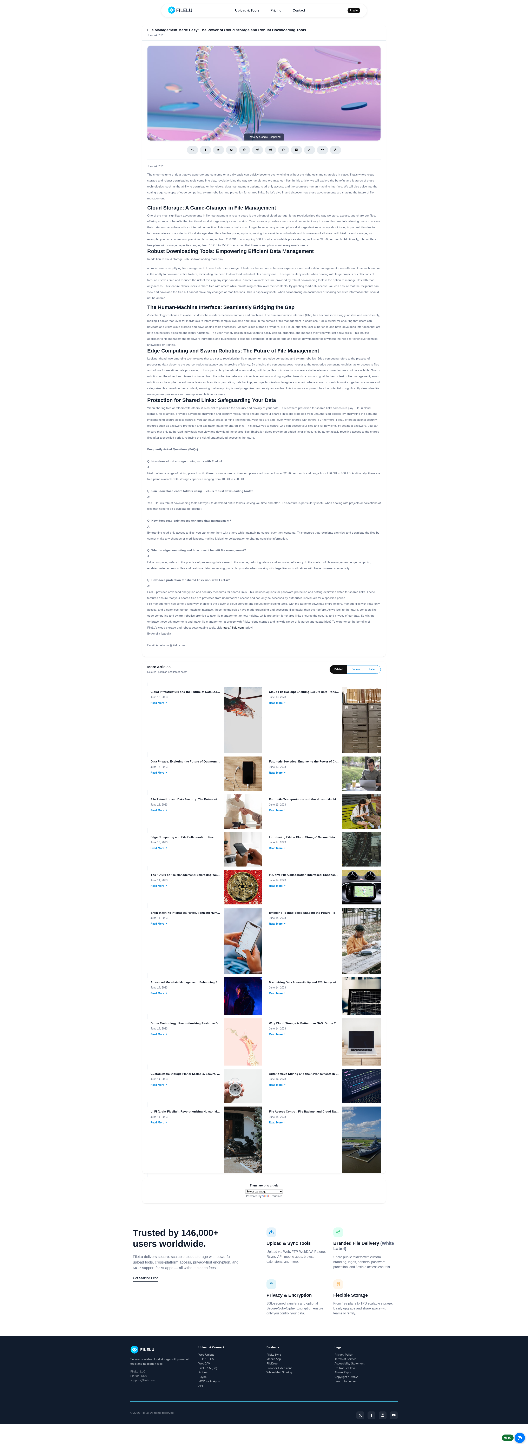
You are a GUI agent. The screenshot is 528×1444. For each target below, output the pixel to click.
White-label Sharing (279, 1372)
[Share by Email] (231, 150)
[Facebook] (205, 150)
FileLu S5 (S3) (207, 1368)
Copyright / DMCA (346, 1376)
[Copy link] (309, 150)
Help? (508, 1437)
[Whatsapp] (283, 150)
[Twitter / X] (218, 150)
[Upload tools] (335, 150)
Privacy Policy (343, 1354)
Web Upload (206, 1354)
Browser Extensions (279, 1368)
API (200, 1385)
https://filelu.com (233, 627)
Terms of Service (345, 1359)
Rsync (202, 1376)
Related (338, 669)
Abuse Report (343, 1372)
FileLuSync (273, 1354)
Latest (372, 669)
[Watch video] (322, 150)
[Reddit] (270, 150)
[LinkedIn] (296, 150)
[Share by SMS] (244, 150)
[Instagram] (383, 1415)
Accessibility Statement (349, 1363)
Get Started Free (145, 1278)
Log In (354, 10)
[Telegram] (257, 150)
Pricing (276, 10)
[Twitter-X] (360, 1415)
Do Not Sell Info (345, 1368)
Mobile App (273, 1359)
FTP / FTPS (206, 1359)
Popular (356, 669)
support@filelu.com (143, 1380)
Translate (276, 1196)
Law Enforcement (346, 1381)
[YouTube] (394, 1415)
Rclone (202, 1372)
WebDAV (204, 1363)
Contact (299, 10)
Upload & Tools (247, 10)
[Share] (192, 150)
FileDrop (272, 1363)
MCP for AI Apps (209, 1381)
